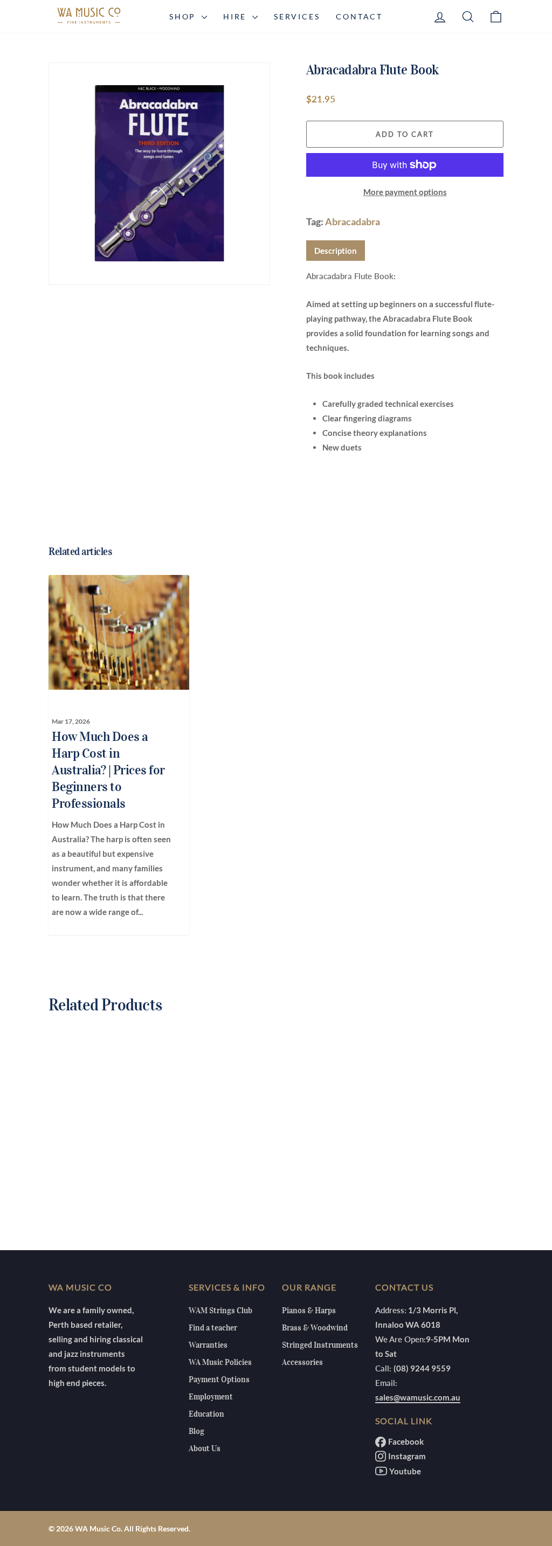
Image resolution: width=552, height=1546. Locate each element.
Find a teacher (213, 1328)
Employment (211, 1397)
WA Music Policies (220, 1362)
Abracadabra (352, 221)
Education (206, 1414)
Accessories (302, 1362)
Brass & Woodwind (315, 1328)
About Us (204, 1448)
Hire (236, 16)
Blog (196, 1431)
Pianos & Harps (309, 1310)
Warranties (208, 1345)
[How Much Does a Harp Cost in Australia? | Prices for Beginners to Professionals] (113, 632)
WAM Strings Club (220, 1310)
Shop (184, 16)
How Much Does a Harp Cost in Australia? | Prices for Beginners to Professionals (108, 770)
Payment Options (219, 1379)
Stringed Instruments (320, 1345)
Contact (359, 16)
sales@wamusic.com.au (417, 1397)
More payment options (405, 192)
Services (297, 16)
